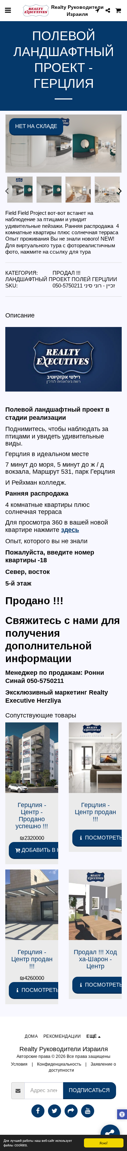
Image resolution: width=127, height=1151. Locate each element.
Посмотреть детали (51, 990)
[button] (8, 10)
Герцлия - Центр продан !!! (95, 812)
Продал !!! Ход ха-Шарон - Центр (95, 959)
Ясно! (103, 1142)
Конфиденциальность (59, 1064)
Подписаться (89, 1090)
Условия (19, 1064)
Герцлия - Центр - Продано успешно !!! (32, 815)
